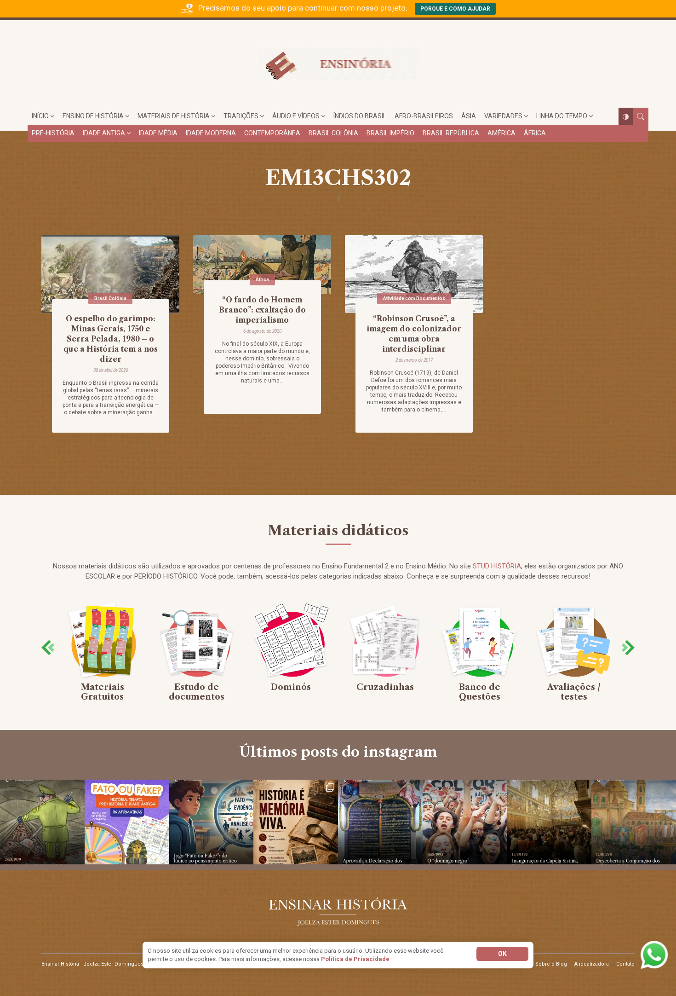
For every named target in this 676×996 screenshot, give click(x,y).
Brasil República (451, 133)
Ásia (468, 116)
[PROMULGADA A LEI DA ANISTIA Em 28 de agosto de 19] (42, 822)
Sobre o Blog (551, 964)
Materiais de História (173, 116)
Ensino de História (93, 116)
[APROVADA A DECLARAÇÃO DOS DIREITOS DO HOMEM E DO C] (380, 822)
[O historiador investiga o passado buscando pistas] (295, 822)
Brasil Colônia (333, 133)
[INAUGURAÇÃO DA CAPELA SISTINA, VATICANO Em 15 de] (549, 822)
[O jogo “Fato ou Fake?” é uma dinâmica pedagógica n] (211, 822)
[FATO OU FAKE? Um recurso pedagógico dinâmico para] (127, 822)
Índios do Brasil (359, 116)
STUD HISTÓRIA (497, 566)
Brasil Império (390, 133)
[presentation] (47, 647)
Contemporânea (272, 133)
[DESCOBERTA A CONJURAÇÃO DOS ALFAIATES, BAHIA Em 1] (633, 822)
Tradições (240, 116)
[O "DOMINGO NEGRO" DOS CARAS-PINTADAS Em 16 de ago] (465, 822)
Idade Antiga (104, 133)
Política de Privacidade (355, 958)
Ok (502, 953)
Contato (625, 964)
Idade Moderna (211, 133)
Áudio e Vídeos (296, 116)
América (501, 133)
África (535, 133)
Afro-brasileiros (424, 116)
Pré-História (53, 133)
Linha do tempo (561, 116)
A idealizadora (591, 964)
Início (40, 116)
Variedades (503, 116)
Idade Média (158, 133)
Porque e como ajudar (455, 9)
